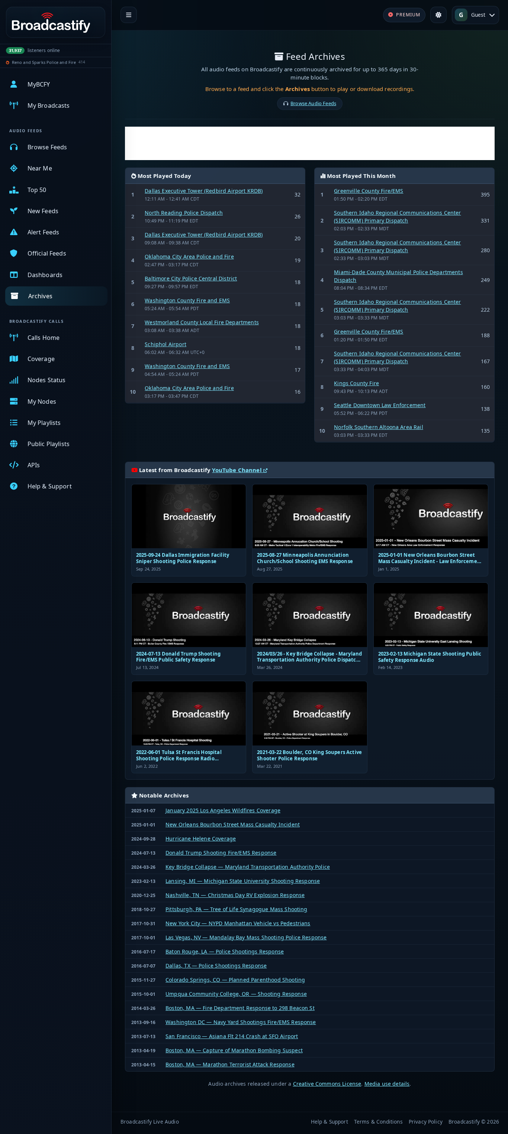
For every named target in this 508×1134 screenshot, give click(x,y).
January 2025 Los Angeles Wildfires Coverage (222, 810)
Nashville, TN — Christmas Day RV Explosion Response (235, 895)
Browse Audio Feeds (313, 103)
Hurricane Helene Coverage (200, 838)
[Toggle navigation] (128, 15)
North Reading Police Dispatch (184, 212)
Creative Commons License (327, 1083)
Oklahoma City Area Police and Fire (189, 256)
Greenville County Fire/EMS (368, 190)
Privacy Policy (426, 1121)
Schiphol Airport (165, 344)
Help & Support (329, 1121)
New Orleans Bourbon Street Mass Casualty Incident (232, 824)
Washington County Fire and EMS (187, 300)
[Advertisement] (310, 143)
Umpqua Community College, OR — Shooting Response (236, 993)
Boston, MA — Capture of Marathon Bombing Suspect (234, 1050)
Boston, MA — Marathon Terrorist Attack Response (230, 1064)
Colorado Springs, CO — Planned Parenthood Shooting (235, 979)
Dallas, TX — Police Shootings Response (216, 965)
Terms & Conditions (378, 1121)
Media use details (387, 1083)
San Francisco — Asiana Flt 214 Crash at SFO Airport (231, 1036)
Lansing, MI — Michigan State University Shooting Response (242, 880)
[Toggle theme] (438, 15)
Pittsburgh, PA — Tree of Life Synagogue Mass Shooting (236, 909)
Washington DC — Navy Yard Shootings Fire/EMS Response (240, 1022)
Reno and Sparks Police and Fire (44, 62)
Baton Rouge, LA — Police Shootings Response (224, 951)
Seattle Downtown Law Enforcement (379, 405)
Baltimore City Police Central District (191, 278)
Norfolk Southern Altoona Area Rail (378, 426)
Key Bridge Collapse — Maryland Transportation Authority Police (247, 866)
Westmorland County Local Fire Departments (202, 322)
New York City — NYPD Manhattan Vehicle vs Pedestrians (237, 923)
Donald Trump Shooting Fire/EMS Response (220, 852)
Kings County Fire (356, 383)
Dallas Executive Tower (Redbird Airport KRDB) (204, 190)
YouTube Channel (237, 470)
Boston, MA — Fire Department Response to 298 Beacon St (240, 1007)
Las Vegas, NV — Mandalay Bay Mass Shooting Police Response (246, 937)
